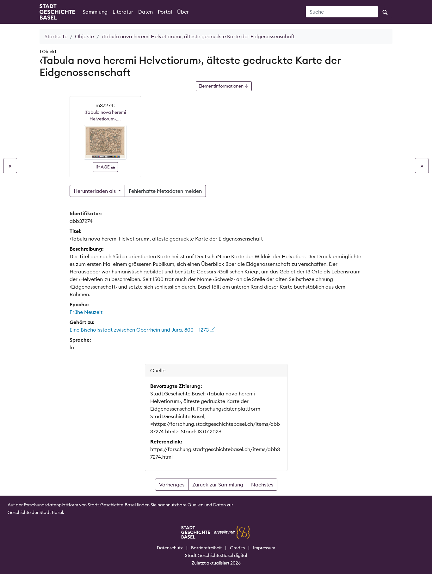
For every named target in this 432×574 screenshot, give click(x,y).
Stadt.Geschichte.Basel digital (216, 555)
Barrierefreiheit (206, 548)
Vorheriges (171, 484)
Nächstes (262, 484)
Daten (145, 12)
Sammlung (95, 12)
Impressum (264, 548)
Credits (237, 548)
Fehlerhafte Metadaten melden (165, 191)
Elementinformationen (221, 86)
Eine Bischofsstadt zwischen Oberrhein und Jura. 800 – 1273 (140, 330)
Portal (165, 12)
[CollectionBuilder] (243, 532)
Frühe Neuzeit (86, 312)
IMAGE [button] (103, 167)
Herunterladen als (95, 191)
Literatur (123, 12)
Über (183, 12)
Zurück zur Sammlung (217, 484)
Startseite (56, 36)
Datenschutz (170, 548)
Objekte (84, 36)
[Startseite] (57, 12)
